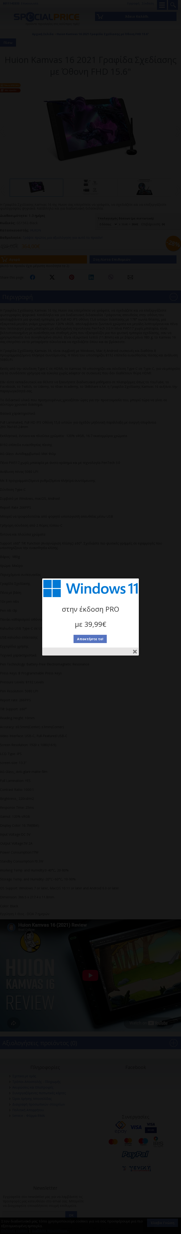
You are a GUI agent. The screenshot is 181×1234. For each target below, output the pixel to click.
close (135, 651)
